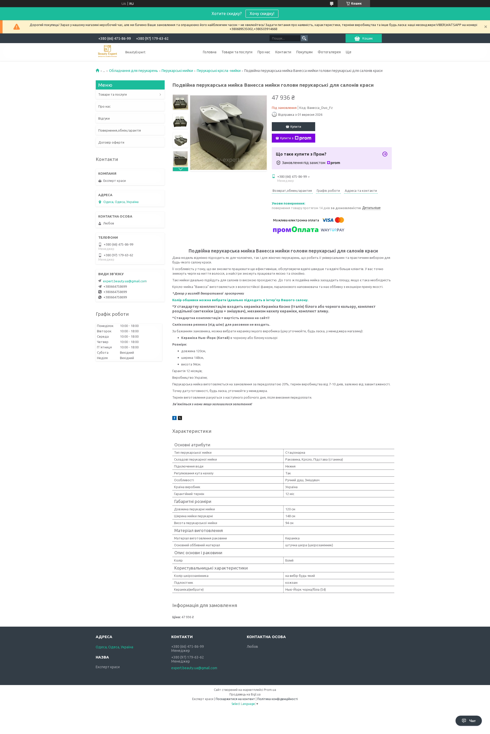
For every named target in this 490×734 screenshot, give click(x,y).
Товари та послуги (237, 52)
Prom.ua (270, 689)
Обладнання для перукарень (133, 71)
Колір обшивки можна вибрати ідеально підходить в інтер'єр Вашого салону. (240, 300)
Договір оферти (111, 142)
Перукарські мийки (177, 71)
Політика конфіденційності (277, 699)
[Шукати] (304, 38)
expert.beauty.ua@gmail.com (125, 281)
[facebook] (174, 419)
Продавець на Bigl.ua (245, 694)
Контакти (283, 52)
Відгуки (104, 118)
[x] (180, 419)
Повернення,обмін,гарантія (119, 130)
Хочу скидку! (262, 13)
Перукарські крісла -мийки (219, 71)
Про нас (264, 52)
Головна (209, 52)
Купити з (286, 138)
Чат (472, 721)
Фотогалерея (329, 52)
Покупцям (304, 52)
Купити (295, 126)
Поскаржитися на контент (235, 699)
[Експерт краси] (107, 52)
